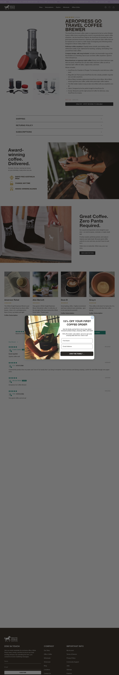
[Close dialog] (92, 317)
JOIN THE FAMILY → (77, 354)
